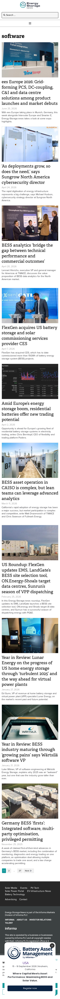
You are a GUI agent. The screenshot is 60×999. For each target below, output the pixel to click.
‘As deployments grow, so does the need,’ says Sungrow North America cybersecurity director (26, 174)
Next (27, 870)
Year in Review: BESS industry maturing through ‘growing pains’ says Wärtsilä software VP (30, 752)
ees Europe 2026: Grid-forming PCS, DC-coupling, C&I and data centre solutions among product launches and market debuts (30, 92)
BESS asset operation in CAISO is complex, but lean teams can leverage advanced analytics (30, 490)
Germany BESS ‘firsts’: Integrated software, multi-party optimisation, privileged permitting (28, 831)
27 (20, 870)
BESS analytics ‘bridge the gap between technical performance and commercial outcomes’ (27, 253)
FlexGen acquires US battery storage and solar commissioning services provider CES (29, 335)
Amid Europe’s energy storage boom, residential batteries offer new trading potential (28, 411)
